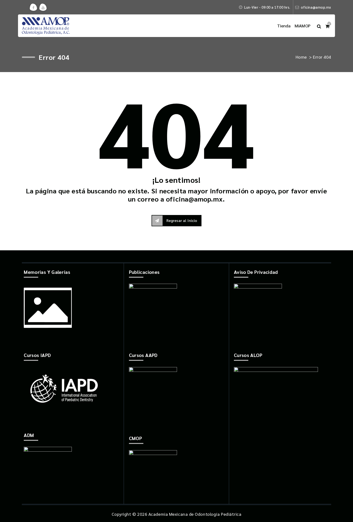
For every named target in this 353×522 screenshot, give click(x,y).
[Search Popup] (319, 25)
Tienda (284, 25)
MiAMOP (303, 25)
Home (301, 57)
